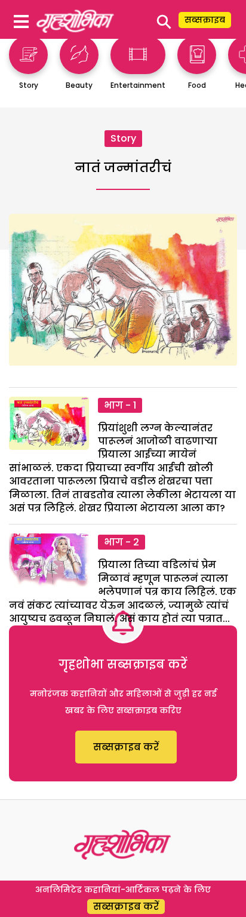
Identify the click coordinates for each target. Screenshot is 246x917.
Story (123, 138)
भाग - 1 (120, 405)
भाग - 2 (121, 542)
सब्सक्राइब (204, 20)
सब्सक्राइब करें (126, 747)
